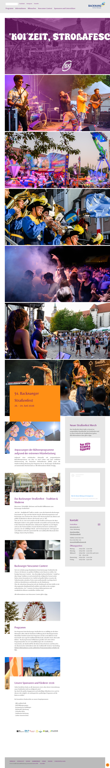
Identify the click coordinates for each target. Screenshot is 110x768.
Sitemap (44, 761)
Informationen (20, 8)
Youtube (36, 3)
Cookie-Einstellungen (59, 761)
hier (46, 594)
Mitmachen (32, 8)
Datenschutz (20, 761)
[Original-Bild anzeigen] (37, 744)
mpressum (12, 761)
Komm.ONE (35, 763)
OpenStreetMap (74, 532)
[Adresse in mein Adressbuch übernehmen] (99, 524)
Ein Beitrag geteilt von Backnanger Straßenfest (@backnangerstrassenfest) (90, 498)
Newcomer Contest (45, 8)
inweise (50, 761)
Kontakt (28, 761)
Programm (9, 8)
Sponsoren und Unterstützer (64, 8)
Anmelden (42, 763)
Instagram (29, 3)
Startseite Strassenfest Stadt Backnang (96, 6)
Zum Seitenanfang (107, 765)
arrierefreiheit (36, 761)
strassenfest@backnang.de (78, 542)
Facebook (22, 3)
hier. (54, 465)
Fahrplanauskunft (75, 534)
